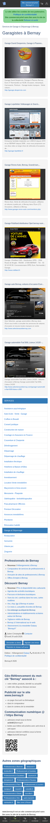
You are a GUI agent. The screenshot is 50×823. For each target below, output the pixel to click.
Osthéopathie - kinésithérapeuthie (18, 499)
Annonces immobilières (14, 515)
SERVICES (9, 401)
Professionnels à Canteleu (26, 771)
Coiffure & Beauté (11, 419)
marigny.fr (7, 789)
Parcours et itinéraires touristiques (21, 594)
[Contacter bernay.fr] (46, 3)
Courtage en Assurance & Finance (18, 435)
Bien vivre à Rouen (24, 802)
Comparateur (15, 821)
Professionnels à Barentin (13, 767)
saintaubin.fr (8, 802)
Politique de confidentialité (25, 15)
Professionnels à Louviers (33, 784)
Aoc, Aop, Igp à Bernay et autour (20, 604)
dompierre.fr (8, 780)
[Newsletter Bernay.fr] (42, 3)
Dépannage (9, 451)
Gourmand (35, 821)
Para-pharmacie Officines (14, 504)
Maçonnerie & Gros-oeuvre (15, 488)
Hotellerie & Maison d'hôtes (15, 467)
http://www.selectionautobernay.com (18, 328)
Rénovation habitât (12, 525)
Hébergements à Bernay (27, 565)
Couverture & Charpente (14, 440)
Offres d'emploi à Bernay (17, 578)
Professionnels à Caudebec (14, 775)
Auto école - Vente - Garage (15, 414)
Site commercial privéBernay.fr (30, 4)
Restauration (9, 536)
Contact (45, 821)
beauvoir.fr (31, 767)
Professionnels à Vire (12, 798)
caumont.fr (32, 775)
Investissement (10, 477)
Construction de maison (14, 430)
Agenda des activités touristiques (21, 591)
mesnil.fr (18, 789)
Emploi (25, 821)
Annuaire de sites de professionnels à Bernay (26, 575)
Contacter (28, 634)
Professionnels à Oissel (12, 793)
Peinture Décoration (12, 509)
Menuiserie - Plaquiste (13, 493)
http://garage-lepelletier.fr (14, 151)
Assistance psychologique (15, 409)
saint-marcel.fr (29, 798)
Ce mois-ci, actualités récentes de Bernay (24, 607)
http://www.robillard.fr (12, 270)
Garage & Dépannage (13, 530)
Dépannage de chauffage (14, 456)
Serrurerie (8, 541)
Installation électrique (13, 462)
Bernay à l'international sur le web (21, 623)
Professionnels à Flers (12, 784)
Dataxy (27, 653)
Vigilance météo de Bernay (18, 619)
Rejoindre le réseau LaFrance (17, 647)
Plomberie (8, 520)
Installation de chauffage (14, 472)
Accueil (5, 821)
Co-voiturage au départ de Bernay (21, 610)
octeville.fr (29, 789)
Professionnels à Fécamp (26, 780)
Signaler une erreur (32, 643)
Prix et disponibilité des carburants (31, 588)
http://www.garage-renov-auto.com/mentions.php (23, 209)
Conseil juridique (11, 424)
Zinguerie (8, 552)
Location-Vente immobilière (15, 483)
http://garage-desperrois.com (15, 90)
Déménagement (10, 446)
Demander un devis (13, 643)
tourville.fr (28, 793)
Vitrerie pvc (8, 546)
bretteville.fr (8, 771)
